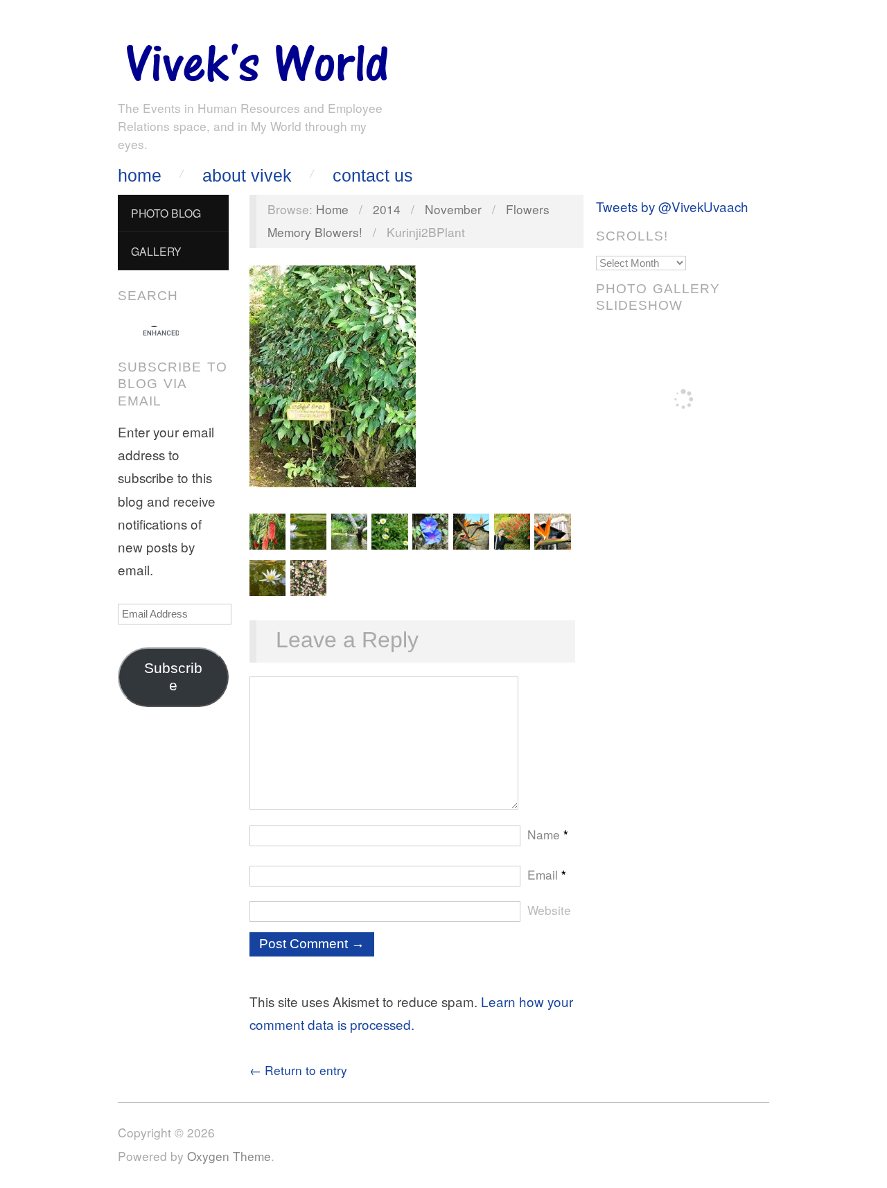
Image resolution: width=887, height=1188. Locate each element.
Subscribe (173, 677)
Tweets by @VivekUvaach (672, 206)
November (453, 209)
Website (549, 909)
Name (547, 834)
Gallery (156, 251)
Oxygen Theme (229, 1155)
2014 (387, 209)
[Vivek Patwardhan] (256, 59)
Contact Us (373, 175)
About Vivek (247, 175)
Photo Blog (166, 212)
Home (139, 175)
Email (546, 874)
